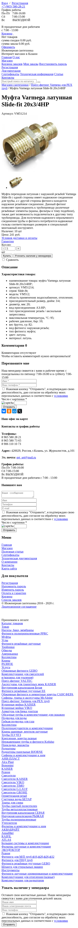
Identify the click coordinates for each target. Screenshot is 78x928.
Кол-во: (6, 244)
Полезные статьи (12, 551)
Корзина (7, 33)
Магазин (7, 548)
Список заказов (12, 599)
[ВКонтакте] (4, 411)
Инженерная (17, 50)
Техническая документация (19, 558)
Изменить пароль (13, 589)
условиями (61, 395)
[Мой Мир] (14, 411)
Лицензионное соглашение (19, 606)
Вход (5, 3)
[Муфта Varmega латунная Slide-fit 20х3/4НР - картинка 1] (30, 170)
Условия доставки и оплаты (19, 238)
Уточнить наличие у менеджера (33, 255)
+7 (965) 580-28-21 (13, 6)
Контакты (8, 565)
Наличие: (8, 231)
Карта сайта (9, 568)
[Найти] (38, 82)
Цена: (5, 234)
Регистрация (20, 3)
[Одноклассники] (9, 411)
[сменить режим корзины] (13, 33)
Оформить (8, 47)
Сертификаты (10, 555)
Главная (7, 544)
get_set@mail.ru (26, 457)
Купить (7, 255)
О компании (9, 561)
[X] (19, 411)
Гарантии (8, 241)
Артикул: (7, 113)
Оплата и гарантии (14, 593)
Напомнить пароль (14, 586)
